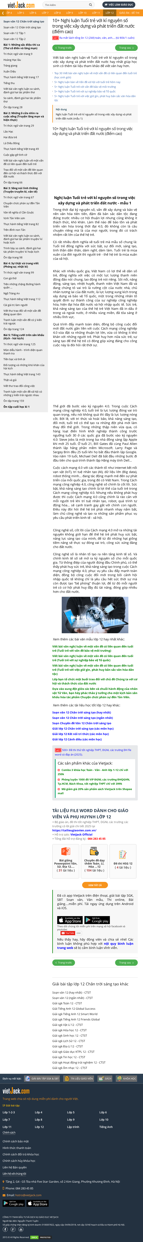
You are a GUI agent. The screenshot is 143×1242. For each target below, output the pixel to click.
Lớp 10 (82, 12)
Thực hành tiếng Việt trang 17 (21, 77)
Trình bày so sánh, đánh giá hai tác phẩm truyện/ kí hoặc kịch (22, 249)
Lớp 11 (96, 12)
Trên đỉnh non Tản (14, 229)
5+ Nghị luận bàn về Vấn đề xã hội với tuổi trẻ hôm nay (87, 82)
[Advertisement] (95, 164)
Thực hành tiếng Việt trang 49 (21, 149)
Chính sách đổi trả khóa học (21, 1154)
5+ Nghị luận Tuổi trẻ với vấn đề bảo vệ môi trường (85, 86)
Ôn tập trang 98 (12, 257)
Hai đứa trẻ (10, 137)
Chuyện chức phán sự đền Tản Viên (21, 204)
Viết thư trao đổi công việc (19, 386)
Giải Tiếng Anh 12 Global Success (73, 1009)
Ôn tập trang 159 (13, 400)
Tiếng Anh (106, 1127)
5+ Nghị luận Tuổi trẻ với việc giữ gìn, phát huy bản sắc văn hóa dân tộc (95, 98)
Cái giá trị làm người (15, 305)
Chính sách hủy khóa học (19, 1161)
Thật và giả (9, 380)
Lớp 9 (69, 12)
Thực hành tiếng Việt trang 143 (21, 374)
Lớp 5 (20, 12)
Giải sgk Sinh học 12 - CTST (69, 1035)
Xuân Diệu (9, 71)
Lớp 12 (110, 12)
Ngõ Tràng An (11, 293)
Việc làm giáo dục (121, 4)
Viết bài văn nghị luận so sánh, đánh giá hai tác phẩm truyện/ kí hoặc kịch (22, 239)
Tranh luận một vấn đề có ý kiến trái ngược (22, 321)
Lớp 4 (8, 12)
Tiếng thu (9, 83)
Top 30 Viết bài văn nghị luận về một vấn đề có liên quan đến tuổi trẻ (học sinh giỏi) (95, 75)
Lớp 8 (57, 12)
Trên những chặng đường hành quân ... (21, 285)
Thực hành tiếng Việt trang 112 (21, 299)
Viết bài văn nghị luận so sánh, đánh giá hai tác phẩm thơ (21, 90)
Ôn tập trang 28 (12, 107)
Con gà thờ (9, 278)
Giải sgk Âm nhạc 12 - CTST (69, 1068)
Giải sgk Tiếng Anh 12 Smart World (74, 1014)
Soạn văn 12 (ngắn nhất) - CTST (72, 998)
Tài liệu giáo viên (82, 1078)
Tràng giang (10, 65)
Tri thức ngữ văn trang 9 (17, 54)
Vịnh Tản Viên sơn (14, 218)
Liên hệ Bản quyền (15, 1167)
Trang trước (64, 47)
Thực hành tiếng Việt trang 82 (21, 224)
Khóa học (129, 1078)
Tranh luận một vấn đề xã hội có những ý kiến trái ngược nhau (22, 393)
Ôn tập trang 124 (13, 329)
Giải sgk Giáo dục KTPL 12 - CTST (73, 1052)
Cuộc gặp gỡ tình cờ (15, 154)
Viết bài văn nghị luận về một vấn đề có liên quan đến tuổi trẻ (23, 162)
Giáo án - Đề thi (129, 12)
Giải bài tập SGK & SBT (45, 1078)
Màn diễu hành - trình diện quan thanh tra (22, 351)
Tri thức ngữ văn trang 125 (19, 344)
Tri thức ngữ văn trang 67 (18, 197)
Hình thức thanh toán (17, 1148)
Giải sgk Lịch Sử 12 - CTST (68, 1041)
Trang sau (125, 47)
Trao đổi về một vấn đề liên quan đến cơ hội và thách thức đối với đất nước (23, 173)
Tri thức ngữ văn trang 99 (18, 272)
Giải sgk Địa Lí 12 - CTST (67, 1046)
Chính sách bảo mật (16, 1141)
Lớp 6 (33, 12)
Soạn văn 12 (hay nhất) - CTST (71, 992)
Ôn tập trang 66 (12, 182)
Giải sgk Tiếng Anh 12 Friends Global (76, 1019)
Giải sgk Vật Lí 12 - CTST (67, 1025)
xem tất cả (95, 885)
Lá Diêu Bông (11, 143)
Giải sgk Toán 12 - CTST (67, 1003)
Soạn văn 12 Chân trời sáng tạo (22, 27)
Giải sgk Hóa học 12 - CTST (69, 1030)
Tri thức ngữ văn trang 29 (18, 125)
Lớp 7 (45, 12)
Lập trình (73, 1127)
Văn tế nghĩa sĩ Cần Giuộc (18, 212)
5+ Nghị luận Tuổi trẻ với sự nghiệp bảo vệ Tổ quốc (85, 91)
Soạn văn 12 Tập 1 (14, 33)
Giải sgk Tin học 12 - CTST (68, 1057)
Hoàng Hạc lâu (12, 59)
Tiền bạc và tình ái (14, 359)
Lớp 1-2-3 (9, 1112)
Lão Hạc (8, 131)
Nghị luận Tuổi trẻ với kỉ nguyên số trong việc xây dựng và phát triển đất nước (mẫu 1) (93, 116)
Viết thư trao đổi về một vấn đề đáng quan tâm (22, 312)
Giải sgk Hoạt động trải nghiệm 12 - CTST (79, 1062)
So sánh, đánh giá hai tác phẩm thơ (22, 99)
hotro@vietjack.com (28, 1195)
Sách (108, 1078)
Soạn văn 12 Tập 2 (14, 39)
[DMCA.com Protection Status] (43, 1237)
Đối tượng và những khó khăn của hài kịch (23, 366)
